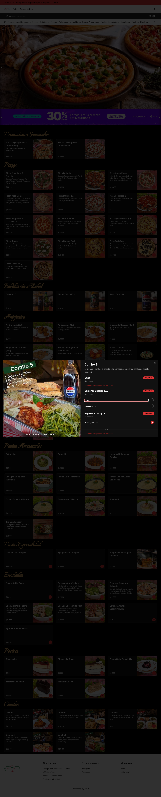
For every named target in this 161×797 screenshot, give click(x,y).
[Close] (155, 363)
